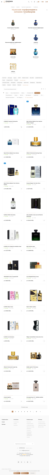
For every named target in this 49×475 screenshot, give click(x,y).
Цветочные (26, 82)
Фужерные (32, 82)
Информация (30, 419)
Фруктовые (38, 82)
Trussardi (16, 80)
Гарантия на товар (30, 426)
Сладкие (9, 84)
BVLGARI (32, 77)
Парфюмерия (5, 419)
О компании (16, 421)
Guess (3, 80)
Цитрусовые (19, 82)
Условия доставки (30, 425)
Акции (3, 421)
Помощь (40, 419)
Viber (24, 462)
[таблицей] (45, 89)
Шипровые (13, 82)
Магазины (29, 421)
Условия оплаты (30, 423)
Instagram (21, 462)
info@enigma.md (25, 450)
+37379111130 (22, 448)
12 (36, 411)
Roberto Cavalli (25, 77)
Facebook (18, 462)
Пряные (19, 84)
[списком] (43, 89)
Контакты (15, 425)
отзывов (21, 455)
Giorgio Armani (10, 80)
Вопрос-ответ (41, 426)
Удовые (3, 84)
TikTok (30, 462)
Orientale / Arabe (5, 82)
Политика (29, 430)
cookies (17, 470)
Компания (16, 419)
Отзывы (15, 423)
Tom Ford (4, 77)
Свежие (14, 84)
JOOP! (19, 77)
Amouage (10, 77)
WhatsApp (27, 462)
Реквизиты (29, 428)
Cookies (28, 437)
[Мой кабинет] (34, 1)
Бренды (3, 424)
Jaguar (15, 77)
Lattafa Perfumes (38, 77)
